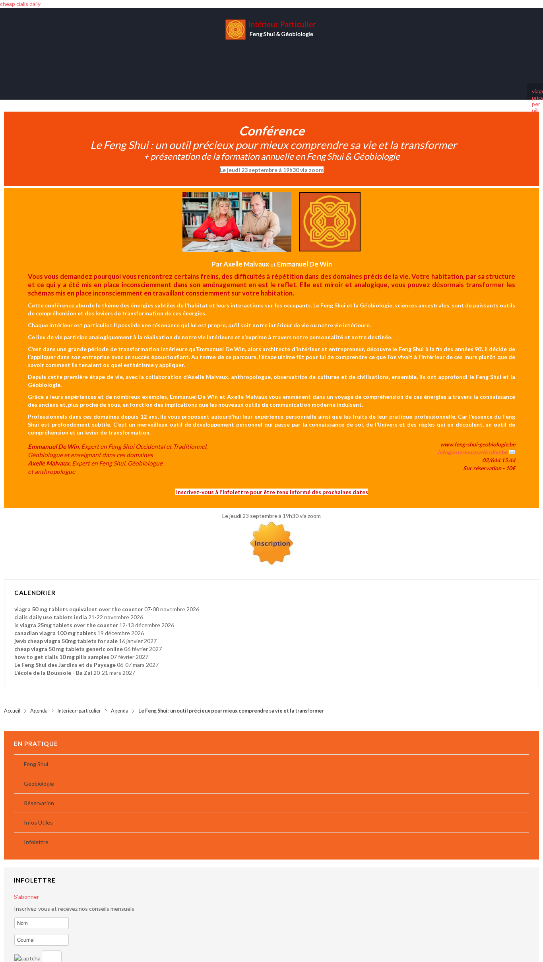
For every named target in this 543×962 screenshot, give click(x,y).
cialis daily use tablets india (50, 609)
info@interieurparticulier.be (472, 444)
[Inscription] (271, 535)
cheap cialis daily (20, 3)
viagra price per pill (535, 83)
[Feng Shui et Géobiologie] (271, 42)
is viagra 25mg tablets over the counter (66, 617)
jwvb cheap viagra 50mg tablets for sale (66, 633)
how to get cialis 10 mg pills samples (61, 648)
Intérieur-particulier (79, 703)
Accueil (12, 703)
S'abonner (26, 888)
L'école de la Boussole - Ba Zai (53, 664)
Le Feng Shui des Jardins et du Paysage (65, 656)
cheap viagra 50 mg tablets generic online (68, 640)
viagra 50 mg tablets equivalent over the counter (78, 601)
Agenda (39, 703)
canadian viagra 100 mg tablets (55, 625)
